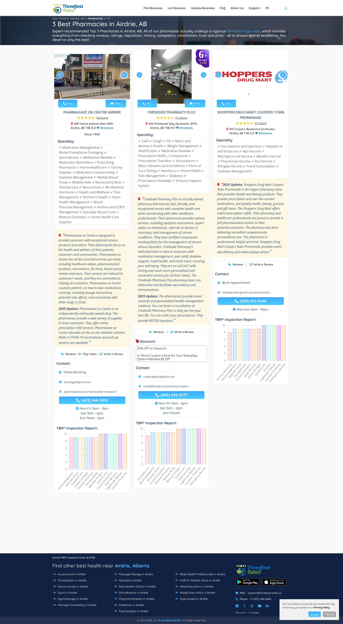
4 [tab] (94, 94)
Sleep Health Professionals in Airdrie (202, 574)
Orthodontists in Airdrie (133, 592)
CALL (69, 103)
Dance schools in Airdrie (72, 586)
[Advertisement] (171, 525)
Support (254, 8)
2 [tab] (88, 94)
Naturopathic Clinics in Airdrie (137, 586)
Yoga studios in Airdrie (193, 599)
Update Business (203, 8)
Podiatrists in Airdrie (131, 605)
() (102, 117)
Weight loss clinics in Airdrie (197, 592)
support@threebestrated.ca (264, 592)
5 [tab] (98, 94)
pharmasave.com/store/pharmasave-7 (90, 391)
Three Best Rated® (169, 620)
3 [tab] (91, 94)
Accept (314, 614)
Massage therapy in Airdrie (135, 574)
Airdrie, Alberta (132, 566)
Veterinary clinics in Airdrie (196, 586)
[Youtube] (259, 606)
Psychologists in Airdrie (133, 611)
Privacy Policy (322, 607)
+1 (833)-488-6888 (260, 599)
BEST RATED (60, 18)
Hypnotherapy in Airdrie (72, 599)
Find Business (153, 8)
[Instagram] (252, 606)
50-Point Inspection (243, 31)
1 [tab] (85, 94)
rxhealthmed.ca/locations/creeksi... (166, 386)
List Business (177, 8)
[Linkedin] (267, 606)
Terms (254, 613)
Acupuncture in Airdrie (71, 574)
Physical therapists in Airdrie (136, 599)
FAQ (222, 8)
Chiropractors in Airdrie (72, 580)
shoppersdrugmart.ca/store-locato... (247, 292)
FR (108, 18)
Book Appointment (236, 283)
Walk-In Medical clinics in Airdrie (199, 580)
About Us (237, 8)
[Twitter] (244, 606)
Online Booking (75, 372)
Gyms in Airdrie (67, 592)
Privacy (241, 613)
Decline (329, 614)
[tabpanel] (92, 76)
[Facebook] (237, 606)
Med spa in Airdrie (130, 580)
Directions (106, 128)
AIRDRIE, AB (77, 18)
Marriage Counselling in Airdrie (76, 605)
